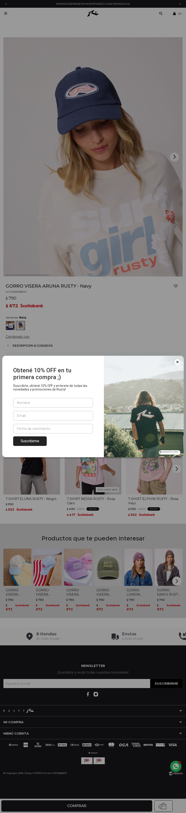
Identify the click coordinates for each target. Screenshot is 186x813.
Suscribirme (30, 441)
